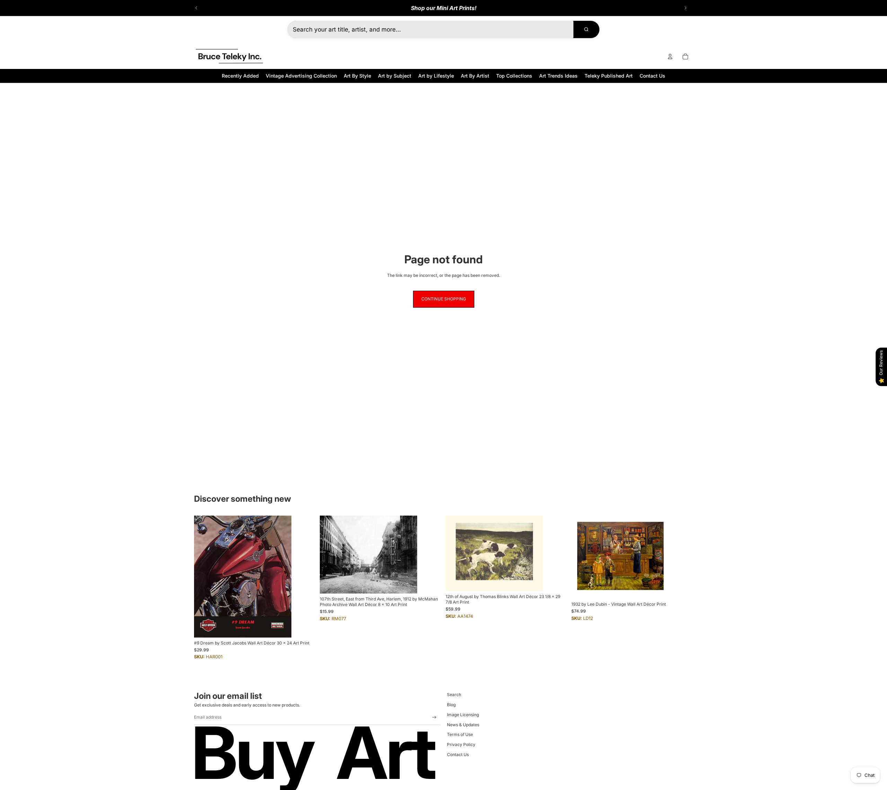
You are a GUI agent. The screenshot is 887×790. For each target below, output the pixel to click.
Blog (451, 704)
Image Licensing (463, 714)
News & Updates (463, 724)
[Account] (670, 56)
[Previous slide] (196, 8)
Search (454, 694)
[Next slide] (685, 8)
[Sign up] (434, 717)
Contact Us (458, 754)
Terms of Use (460, 734)
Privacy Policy (461, 744)
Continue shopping (443, 298)
